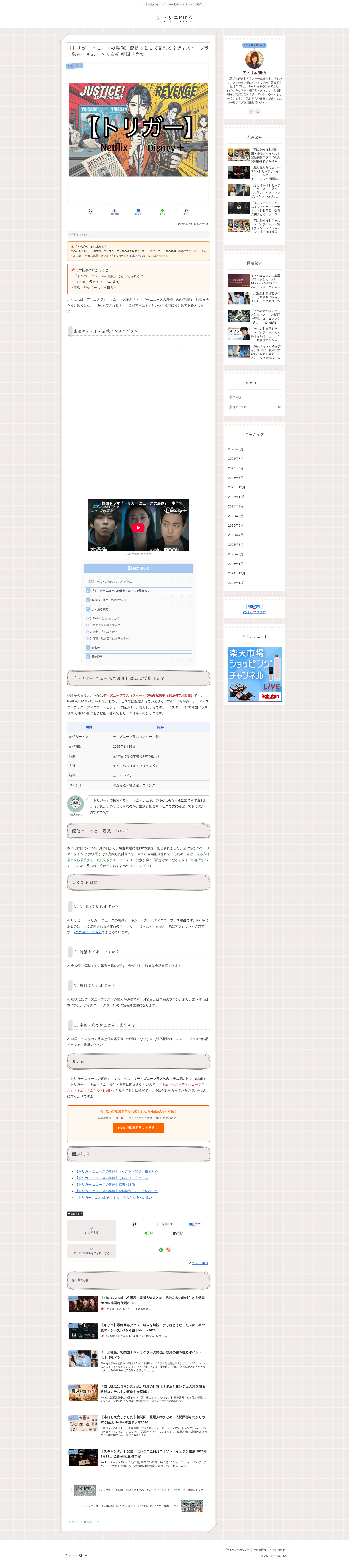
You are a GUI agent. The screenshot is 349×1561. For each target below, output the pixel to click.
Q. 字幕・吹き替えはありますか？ (110, 638)
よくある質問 (100, 609)
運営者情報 (259, 1549)
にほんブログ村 (254, 612)
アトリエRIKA (254, 73)
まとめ (96, 647)
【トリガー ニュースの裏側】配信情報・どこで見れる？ (116, 1191)
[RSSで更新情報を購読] (168, 1249)
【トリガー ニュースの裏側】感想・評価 (105, 1184)
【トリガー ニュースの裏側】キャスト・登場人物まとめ (116, 1171)
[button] (186, 212)
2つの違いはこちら (88, 932)
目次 (136, 568)
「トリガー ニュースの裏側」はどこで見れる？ (121, 590)
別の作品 (136, 255)
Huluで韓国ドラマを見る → (138, 1128)
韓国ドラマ (76, 1213)
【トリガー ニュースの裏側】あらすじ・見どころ (111, 1178)
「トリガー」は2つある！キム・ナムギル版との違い (113, 1197)
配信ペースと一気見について (109, 599)
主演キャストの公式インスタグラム (110, 581)
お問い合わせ (277, 1549)
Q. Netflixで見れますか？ (104, 618)
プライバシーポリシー (237, 1549)
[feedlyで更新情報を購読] (161, 1249)
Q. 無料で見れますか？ (103, 631)
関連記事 (97, 656)
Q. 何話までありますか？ (104, 624)
